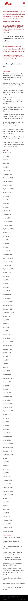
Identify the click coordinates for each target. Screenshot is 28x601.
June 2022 (6, 323)
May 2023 (6, 283)
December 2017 (8, 487)
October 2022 (7, 309)
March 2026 (7, 170)
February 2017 (7, 520)
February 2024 (7, 254)
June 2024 (6, 240)
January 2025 (7, 218)
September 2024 (8, 229)
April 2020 (6, 389)
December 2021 (8, 342)
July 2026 (6, 156)
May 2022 (6, 327)
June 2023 (6, 280)
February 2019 (7, 436)
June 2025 (6, 200)
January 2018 (7, 484)
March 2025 (6, 210)
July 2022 (6, 320)
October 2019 (7, 407)
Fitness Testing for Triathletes (12, 537)
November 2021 (8, 345)
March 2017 (6, 516)
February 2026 (7, 174)
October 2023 (7, 265)
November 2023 (8, 262)
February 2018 (7, 480)
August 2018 (7, 458)
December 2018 (8, 444)
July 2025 (6, 196)
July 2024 (6, 236)
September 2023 (8, 269)
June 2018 (6, 465)
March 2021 (6, 371)
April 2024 (6, 247)
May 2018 (6, 469)
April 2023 (6, 287)
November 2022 (8, 305)
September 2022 (8, 312)
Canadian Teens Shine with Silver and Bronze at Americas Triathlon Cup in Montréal (13, 131)
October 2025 (7, 185)
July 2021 (5, 356)
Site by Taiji (21, 599)
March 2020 (7, 393)
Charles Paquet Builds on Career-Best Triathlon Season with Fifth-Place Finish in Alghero (13, 144)
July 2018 (6, 462)
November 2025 (8, 181)
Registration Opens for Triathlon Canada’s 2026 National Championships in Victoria (13, 124)
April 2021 (6, 367)
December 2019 (8, 404)
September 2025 (8, 189)
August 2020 (7, 382)
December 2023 (8, 258)
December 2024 (8, 221)
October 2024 (7, 225)
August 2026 (7, 152)
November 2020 (8, 378)
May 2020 (6, 385)
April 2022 (6, 331)
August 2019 (7, 414)
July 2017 (6, 502)
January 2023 (7, 298)
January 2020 (7, 400)
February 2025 (7, 214)
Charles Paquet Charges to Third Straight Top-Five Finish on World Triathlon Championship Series (13, 116)
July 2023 (6, 276)
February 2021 (7, 374)
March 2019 (6, 433)
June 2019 (6, 422)
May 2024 (6, 243)
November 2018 (8, 447)
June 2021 (6, 360)
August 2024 (7, 232)
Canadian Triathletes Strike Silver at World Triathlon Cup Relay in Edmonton (13, 85)
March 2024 (6, 251)
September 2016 (8, 531)
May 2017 (6, 509)
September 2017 (8, 495)
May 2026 (6, 163)
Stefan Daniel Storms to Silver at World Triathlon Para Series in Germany (13, 109)
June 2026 (6, 160)
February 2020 (7, 396)
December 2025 (8, 178)
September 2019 (8, 411)
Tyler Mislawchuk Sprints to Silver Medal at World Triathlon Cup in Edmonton (13, 92)
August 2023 (7, 272)
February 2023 (7, 294)
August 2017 (7, 498)
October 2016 (7, 527)
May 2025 (6, 203)
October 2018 (7, 451)
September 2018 (8, 454)
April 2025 (6, 207)
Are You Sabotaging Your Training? (14, 583)
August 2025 (7, 192)
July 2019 (6, 418)
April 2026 (6, 167)
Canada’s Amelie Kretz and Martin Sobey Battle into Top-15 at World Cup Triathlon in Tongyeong (14, 57)
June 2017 (6, 505)
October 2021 (7, 349)
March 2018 (6, 476)
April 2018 (6, 473)
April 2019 (6, 429)
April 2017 (6, 513)
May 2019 (6, 425)
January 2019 (7, 440)
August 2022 (7, 316)
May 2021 (6, 363)
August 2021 (7, 352)
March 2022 (6, 334)
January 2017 (7, 524)
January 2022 (7, 338)
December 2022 (8, 302)
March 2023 (6, 291)
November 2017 (8, 491)
